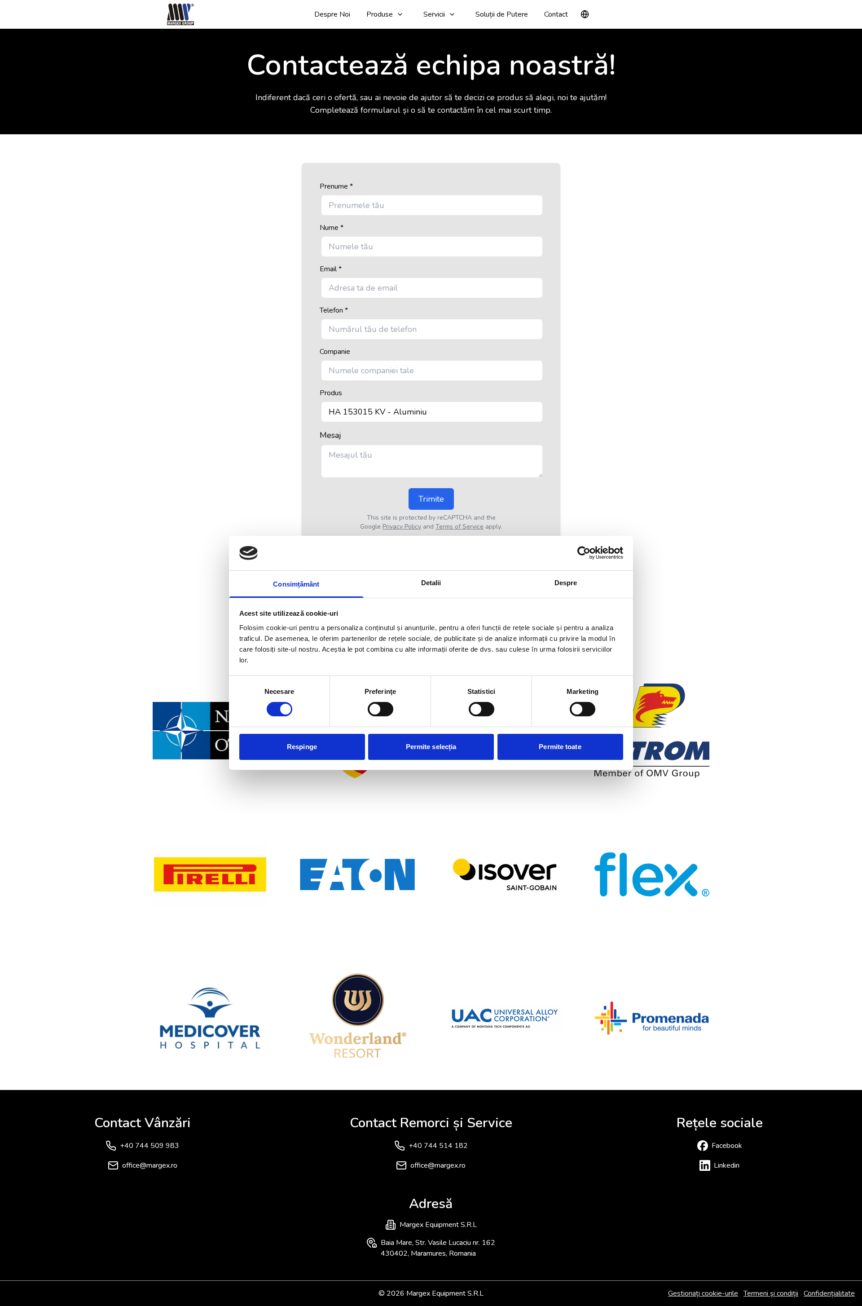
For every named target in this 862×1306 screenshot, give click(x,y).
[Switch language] (585, 14)
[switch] (380, 709)
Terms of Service (459, 526)
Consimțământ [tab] (296, 584)
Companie (335, 352)
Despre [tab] (565, 583)
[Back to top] (837, 1281)
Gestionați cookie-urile (703, 1293)
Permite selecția (431, 746)
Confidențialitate (829, 1293)
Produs (331, 393)
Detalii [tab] (431, 583)
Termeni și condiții (770, 1293)
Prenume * (336, 186)
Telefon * (334, 310)
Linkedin (726, 1165)
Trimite (431, 499)
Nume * (331, 228)
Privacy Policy (402, 526)
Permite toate (560, 746)
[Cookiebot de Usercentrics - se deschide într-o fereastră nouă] (584, 553)
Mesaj (330, 435)
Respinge (302, 746)
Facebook (727, 1146)
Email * (331, 269)
